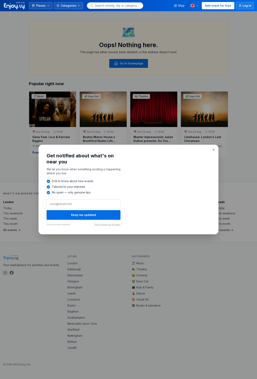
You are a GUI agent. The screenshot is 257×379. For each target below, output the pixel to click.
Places (41, 5)
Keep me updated (83, 215)
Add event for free (218, 5)
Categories (68, 5)
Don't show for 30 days (107, 224)
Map (181, 5)
